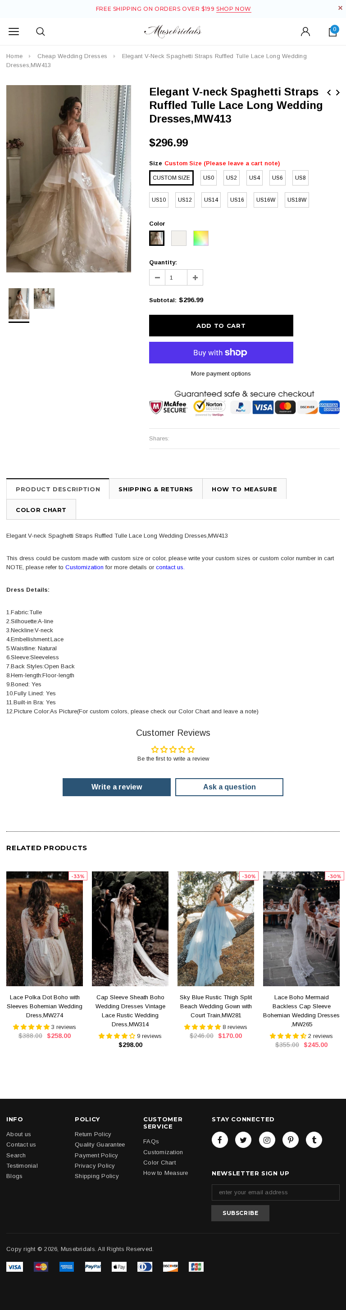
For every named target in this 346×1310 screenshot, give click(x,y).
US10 (159, 200)
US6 (277, 178)
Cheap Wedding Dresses (72, 56)
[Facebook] (220, 1140)
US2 (231, 178)
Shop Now (233, 8)
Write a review (116, 787)
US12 (185, 200)
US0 (208, 178)
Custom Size (171, 178)
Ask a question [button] (229, 787)
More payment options (221, 373)
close (340, 8)
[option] (68, 178)
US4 (254, 178)
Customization (84, 567)
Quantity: (163, 262)
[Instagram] (267, 1140)
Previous (329, 92)
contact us (169, 567)
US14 (211, 200)
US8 (300, 178)
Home (14, 56)
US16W (265, 200)
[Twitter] (243, 1140)
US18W (296, 200)
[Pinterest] (290, 1140)
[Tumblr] (314, 1140)
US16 (237, 200)
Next (338, 92)
